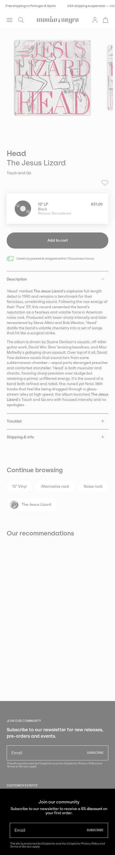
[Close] (106, 797)
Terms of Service (21, 846)
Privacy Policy (90, 843)
